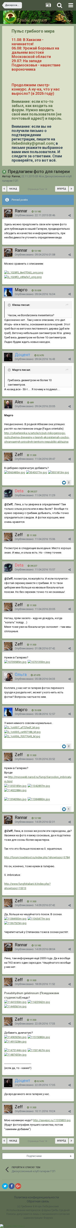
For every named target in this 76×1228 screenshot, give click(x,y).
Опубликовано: (35, 215)
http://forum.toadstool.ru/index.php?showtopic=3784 (37, 857)
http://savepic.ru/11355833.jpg (52, 1120)
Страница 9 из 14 (38, 189)
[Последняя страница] (71, 189)
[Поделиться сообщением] (69, 215)
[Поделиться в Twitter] (5, 1186)
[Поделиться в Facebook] (12, 1186)
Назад (13, 189)
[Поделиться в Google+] (18, 1186)
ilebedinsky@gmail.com (33, 143)
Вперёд (61, 189)
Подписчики (34, 1156)
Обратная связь (38, 1201)
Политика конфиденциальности (36, 1197)
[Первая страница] (4, 189)
